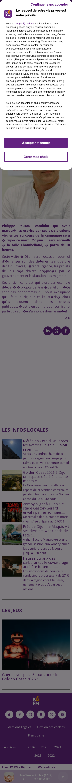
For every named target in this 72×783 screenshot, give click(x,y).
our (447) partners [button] (25, 23)
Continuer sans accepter (49, 4)
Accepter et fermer (36, 142)
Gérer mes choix (36, 156)
